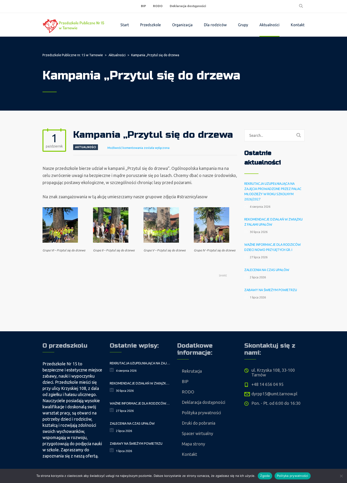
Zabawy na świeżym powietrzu (270, 290)
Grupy (243, 25)
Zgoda (265, 476)
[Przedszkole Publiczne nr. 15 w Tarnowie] (74, 25)
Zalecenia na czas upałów (266, 270)
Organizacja (182, 25)
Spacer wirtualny (197, 433)
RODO (158, 6)
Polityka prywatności (201, 412)
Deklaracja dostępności (188, 6)
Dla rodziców (215, 25)
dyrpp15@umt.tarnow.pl (274, 393)
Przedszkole (150, 25)
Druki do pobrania (198, 423)
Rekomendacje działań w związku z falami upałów (273, 221)
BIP (143, 6)
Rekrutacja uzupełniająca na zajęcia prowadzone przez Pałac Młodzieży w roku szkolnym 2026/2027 (272, 191)
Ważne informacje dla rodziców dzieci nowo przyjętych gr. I (272, 247)
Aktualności (269, 25)
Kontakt (298, 25)
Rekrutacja (192, 371)
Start (124, 25)
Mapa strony (193, 443)
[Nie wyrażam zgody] (341, 476)
